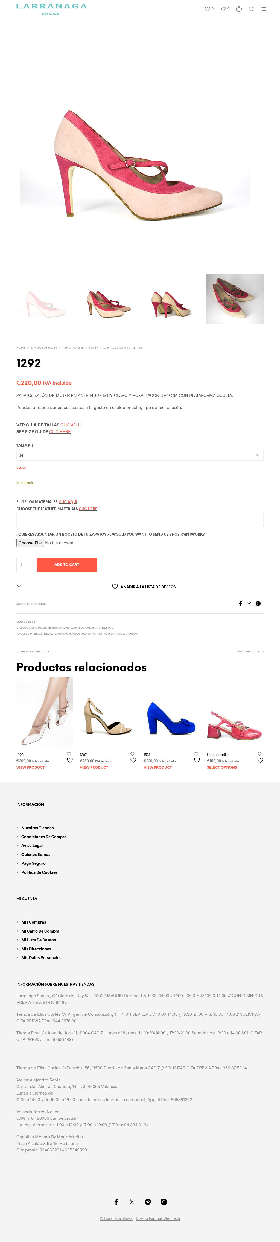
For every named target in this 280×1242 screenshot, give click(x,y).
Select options (222, 768)
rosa (122, 633)
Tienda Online (73, 347)
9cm (29, 633)
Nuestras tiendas (37, 827)
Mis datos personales (41, 957)
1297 (83, 754)
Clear (21, 467)
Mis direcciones (36, 948)
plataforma (92, 633)
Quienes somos (35, 854)
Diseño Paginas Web (154, 1218)
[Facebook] (242, 604)
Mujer (93, 347)
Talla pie (25, 446)
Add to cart (66, 565)
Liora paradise (218, 754)
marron (64, 633)
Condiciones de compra (43, 836)
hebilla (50, 633)
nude (76, 633)
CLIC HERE (60, 431)
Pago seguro (33, 863)
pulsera (110, 633)
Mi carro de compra (40, 930)
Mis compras (33, 921)
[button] (209, 8)
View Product (30, 768)
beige (38, 633)
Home (20, 347)
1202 (20, 754)
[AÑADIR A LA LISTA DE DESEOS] (70, 757)
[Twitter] (251, 604)
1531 (147, 754)
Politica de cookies (39, 872)
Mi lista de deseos (38, 939)
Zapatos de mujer (44, 347)
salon (133, 633)
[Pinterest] (259, 604)
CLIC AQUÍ (70, 424)
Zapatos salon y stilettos (122, 347)
